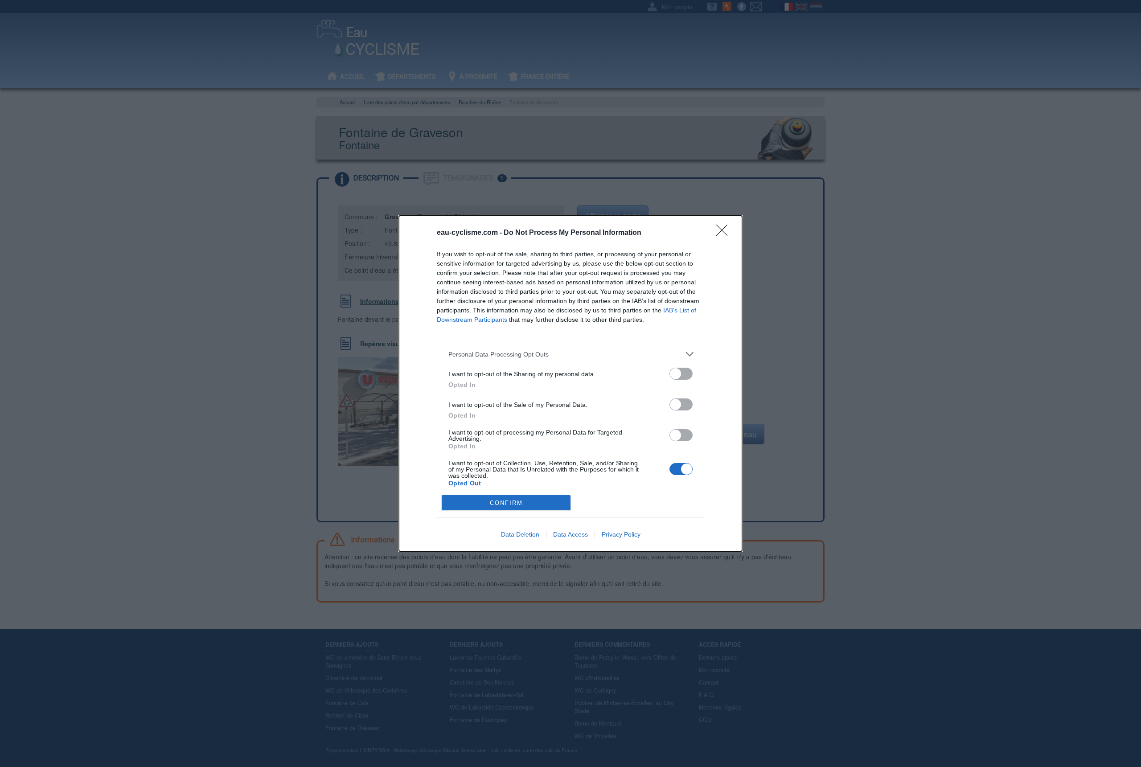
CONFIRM (506, 503)
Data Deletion (520, 534)
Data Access (570, 534)
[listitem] (570, 354)
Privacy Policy (621, 534)
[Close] (724, 233)
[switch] (681, 374)
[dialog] (570, 383)
